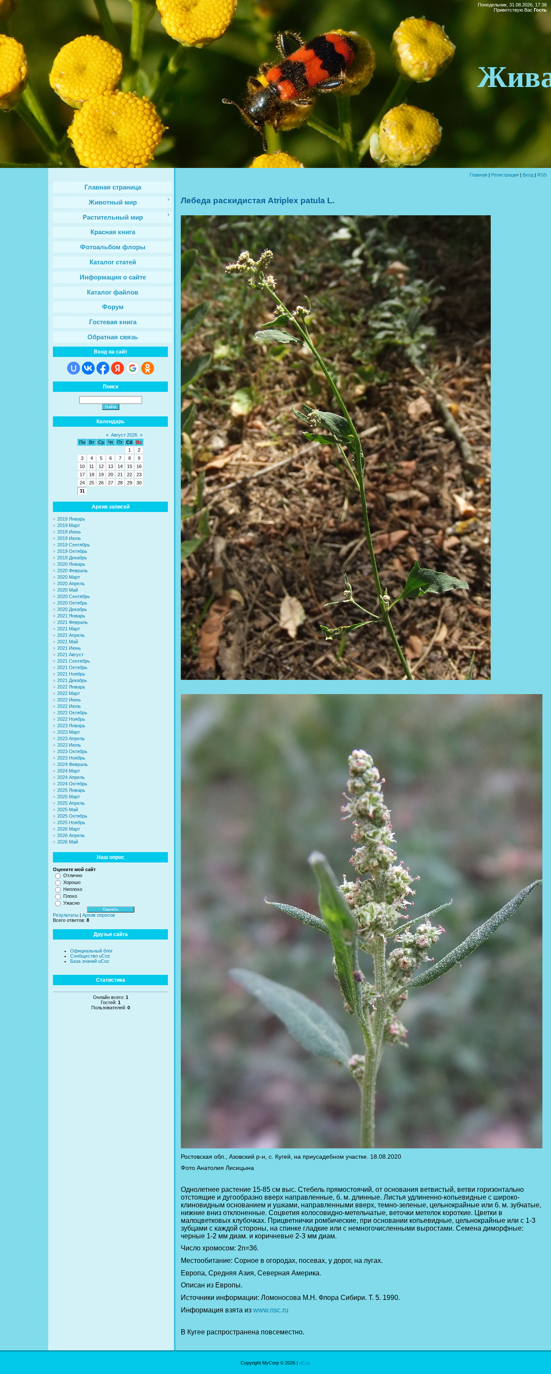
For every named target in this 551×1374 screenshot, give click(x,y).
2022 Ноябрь (71, 719)
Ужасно (71, 903)
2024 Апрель (71, 777)
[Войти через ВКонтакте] (88, 368)
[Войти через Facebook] (102, 368)
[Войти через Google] (132, 368)
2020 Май (67, 589)
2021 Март (68, 628)
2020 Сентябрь (73, 596)
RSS (542, 174)
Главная (478, 174)
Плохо (70, 896)
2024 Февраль (72, 764)
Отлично (72, 875)
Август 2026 (124, 434)
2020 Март (68, 577)
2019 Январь (71, 518)
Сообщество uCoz (90, 955)
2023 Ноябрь (71, 757)
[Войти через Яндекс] (117, 368)
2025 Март (68, 796)
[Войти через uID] (73, 368)
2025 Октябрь (72, 816)
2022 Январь (71, 686)
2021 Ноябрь (71, 673)
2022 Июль (69, 706)
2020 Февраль (72, 570)
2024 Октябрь (72, 783)
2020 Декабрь (72, 609)
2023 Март (68, 732)
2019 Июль (69, 538)
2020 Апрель (71, 583)
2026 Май (67, 841)
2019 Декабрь (72, 557)
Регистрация (505, 174)
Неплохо (72, 889)
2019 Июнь (69, 531)
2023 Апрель (71, 738)
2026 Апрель (71, 835)
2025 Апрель (71, 803)
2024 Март (68, 770)
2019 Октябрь (72, 551)
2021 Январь (71, 615)
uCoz (304, 1362)
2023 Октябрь (72, 751)
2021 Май (67, 641)
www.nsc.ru (270, 1310)
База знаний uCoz (89, 961)
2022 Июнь (69, 699)
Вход (528, 174)
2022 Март (68, 693)
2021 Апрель (71, 635)
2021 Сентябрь (73, 661)
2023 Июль (69, 744)
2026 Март (68, 828)
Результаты (65, 915)
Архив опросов (98, 915)
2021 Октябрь (72, 667)
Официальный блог (91, 950)
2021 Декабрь (72, 680)
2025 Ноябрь (71, 822)
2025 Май (67, 809)
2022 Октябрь (72, 712)
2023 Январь (71, 725)
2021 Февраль (72, 622)
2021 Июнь (69, 648)
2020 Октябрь (72, 602)
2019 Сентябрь (73, 544)
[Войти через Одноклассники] (147, 368)
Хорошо (71, 882)
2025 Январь (71, 790)
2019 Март (68, 525)
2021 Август (70, 654)
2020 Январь (71, 564)
